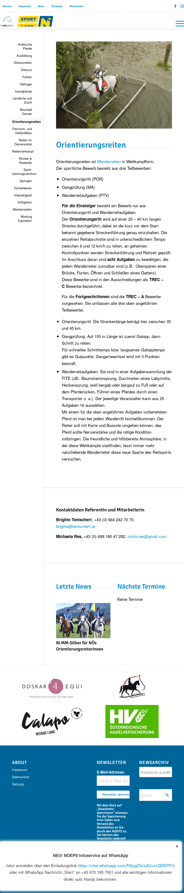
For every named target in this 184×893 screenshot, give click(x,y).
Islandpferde (23, 91)
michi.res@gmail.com (147, 536)
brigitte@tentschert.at (75, 526)
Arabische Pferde (25, 46)
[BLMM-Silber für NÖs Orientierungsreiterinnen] (83, 620)
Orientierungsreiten (22, 121)
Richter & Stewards (25, 160)
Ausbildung (24, 55)
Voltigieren (24, 202)
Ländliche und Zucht (22, 100)
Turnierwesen (23, 188)
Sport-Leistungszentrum (22, 171)
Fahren (27, 77)
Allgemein (24, 6)
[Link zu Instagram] (182, 6)
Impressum (20, 769)
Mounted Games (26, 111)
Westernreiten (22, 209)
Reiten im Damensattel (23, 142)
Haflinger (26, 84)
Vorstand (57, 6)
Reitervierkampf (22, 151)
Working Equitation (25, 218)
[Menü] (177, 23)
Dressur (26, 69)
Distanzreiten (23, 62)
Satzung (17, 784)
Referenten (76, 6)
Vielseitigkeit (23, 195)
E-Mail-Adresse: (111, 772)
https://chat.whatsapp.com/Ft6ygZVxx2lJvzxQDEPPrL (126, 865)
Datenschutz (20, 777)
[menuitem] (7, 6)
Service (7, 6)
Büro (41, 6)
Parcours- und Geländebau (22, 130)
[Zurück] (63, 622)
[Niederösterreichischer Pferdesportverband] (27, 21)
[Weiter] (103, 622)
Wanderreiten (109, 161)
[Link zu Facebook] (175, 6)
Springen (26, 180)
